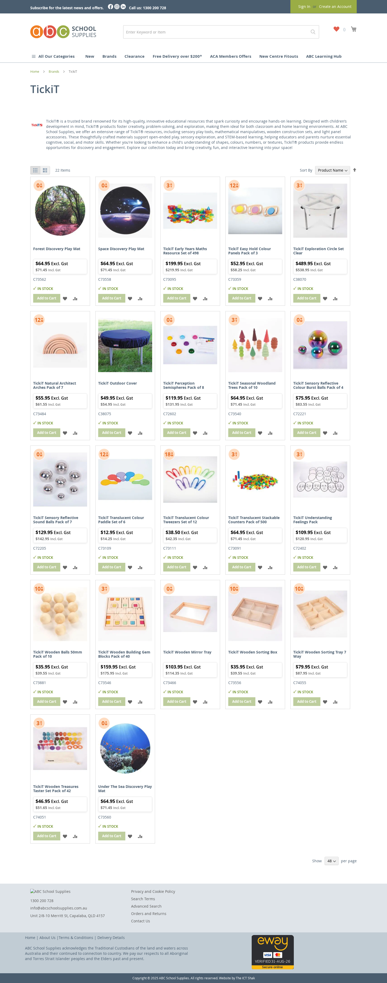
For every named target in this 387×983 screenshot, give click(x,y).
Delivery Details (111, 937)
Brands (109, 56)
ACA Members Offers (230, 56)
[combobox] (221, 31)
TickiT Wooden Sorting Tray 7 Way (319, 654)
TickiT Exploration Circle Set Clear (318, 250)
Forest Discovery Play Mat (56, 248)
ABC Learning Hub (324, 56)
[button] (65, 298)
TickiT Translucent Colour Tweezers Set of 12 (186, 519)
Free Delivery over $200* (177, 56)
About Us (47, 937)
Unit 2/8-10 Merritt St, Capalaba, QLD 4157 (67, 915)
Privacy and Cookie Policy (153, 891)
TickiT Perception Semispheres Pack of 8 (183, 385)
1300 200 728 (41, 900)
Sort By (306, 170)
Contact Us (140, 920)
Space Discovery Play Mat (121, 248)
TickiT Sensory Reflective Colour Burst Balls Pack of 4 (318, 385)
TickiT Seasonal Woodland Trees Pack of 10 (252, 385)
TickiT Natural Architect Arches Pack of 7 (54, 385)
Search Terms (143, 898)
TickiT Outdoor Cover (117, 383)
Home (35, 71)
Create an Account (335, 6)
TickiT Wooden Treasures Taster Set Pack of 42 (55, 788)
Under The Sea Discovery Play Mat (125, 788)
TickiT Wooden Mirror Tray (187, 652)
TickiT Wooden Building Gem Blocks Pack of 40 (124, 654)
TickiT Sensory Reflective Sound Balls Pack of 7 (55, 519)
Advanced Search (146, 906)
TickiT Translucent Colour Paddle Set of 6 (121, 519)
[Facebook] (110, 7)
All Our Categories (57, 56)
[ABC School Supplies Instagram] (117, 7)
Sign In (304, 6)
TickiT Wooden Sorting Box (252, 652)
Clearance (135, 56)
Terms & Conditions (76, 937)
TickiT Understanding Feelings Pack (312, 519)
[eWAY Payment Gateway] (273, 967)
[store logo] (63, 30)
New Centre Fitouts (278, 56)
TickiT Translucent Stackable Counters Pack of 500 (254, 519)
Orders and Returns (148, 913)
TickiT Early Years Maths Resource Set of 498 (185, 250)
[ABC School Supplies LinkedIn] (123, 7)
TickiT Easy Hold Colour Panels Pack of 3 (249, 250)
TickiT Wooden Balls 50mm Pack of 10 (57, 654)
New (89, 56)
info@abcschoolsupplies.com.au (58, 908)
